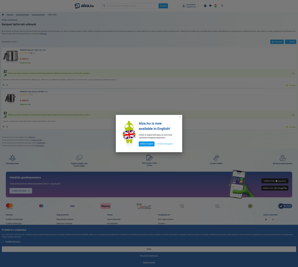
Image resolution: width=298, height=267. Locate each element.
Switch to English (146, 144)
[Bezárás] (180, 117)
